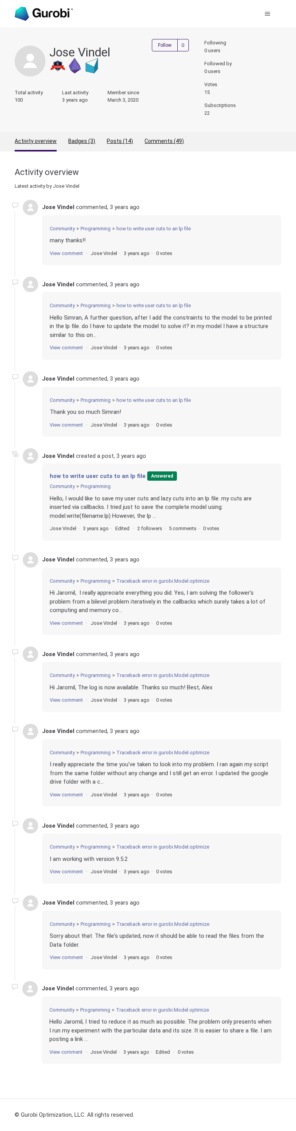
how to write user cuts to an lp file (153, 228)
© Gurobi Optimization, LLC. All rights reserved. (74, 1114)
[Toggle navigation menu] (267, 14)
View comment (66, 253)
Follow (165, 45)
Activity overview (36, 141)
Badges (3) (81, 141)
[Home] (43, 14)
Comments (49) (164, 141)
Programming (96, 228)
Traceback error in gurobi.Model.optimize (162, 581)
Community (62, 228)
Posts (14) (120, 141)
